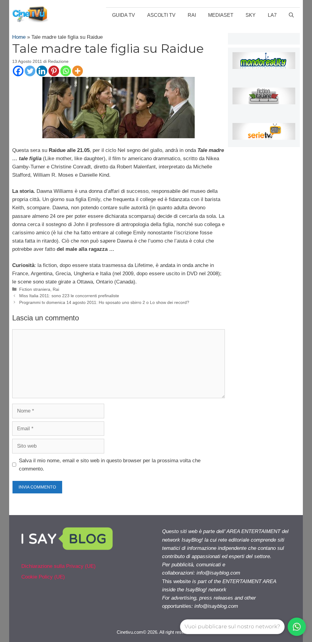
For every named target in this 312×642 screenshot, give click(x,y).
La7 (272, 15)
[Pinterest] (53, 71)
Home (19, 37)
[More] (77, 71)
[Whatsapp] (65, 71)
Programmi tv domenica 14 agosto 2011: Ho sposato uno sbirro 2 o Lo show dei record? (104, 302)
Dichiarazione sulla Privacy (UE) (58, 566)
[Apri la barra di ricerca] (291, 15)
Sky (251, 15)
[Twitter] (30, 71)
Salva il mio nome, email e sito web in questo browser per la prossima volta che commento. (109, 465)
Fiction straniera (34, 289)
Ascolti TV (161, 15)
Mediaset (220, 15)
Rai (192, 15)
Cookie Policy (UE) (43, 577)
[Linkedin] (42, 71)
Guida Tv (123, 15)
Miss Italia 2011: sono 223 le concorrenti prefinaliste (69, 295)
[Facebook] (18, 71)
